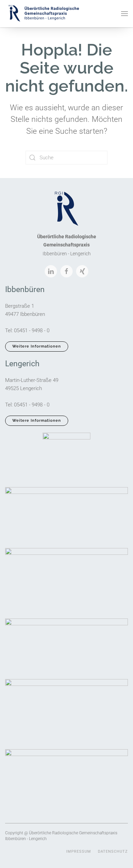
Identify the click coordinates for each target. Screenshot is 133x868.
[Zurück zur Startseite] (43, 13)
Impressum (78, 851)
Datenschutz (113, 851)
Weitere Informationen (36, 346)
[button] (124, 13)
